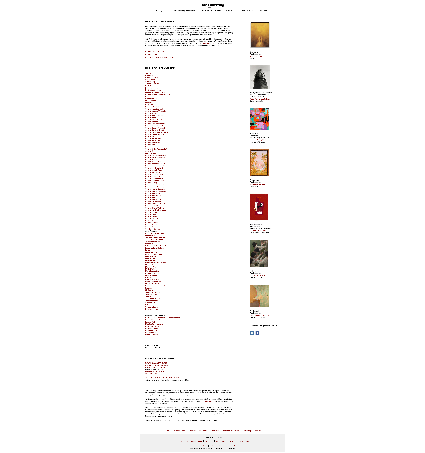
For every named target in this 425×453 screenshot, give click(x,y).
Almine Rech (150, 79)
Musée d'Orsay (151, 328)
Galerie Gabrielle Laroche (155, 155)
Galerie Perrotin (151, 212)
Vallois (148, 305)
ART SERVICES (153, 54)
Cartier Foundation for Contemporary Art (162, 318)
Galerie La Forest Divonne (155, 174)
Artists (233, 441)
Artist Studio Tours (231, 431)
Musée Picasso (151, 330)
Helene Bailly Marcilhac (154, 233)
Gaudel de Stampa (152, 229)
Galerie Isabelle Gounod (155, 164)
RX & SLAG (149, 220)
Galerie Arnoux (151, 113)
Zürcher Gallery (151, 309)
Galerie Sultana (151, 223)
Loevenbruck (150, 260)
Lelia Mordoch (151, 256)
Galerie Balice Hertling (154, 115)
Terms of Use (231, 446)
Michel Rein (150, 269)
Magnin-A (149, 265)
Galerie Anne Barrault (154, 109)
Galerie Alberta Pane (153, 107)
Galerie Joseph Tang (153, 170)
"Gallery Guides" (208, 43)
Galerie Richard (151, 218)
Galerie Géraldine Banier (155, 157)
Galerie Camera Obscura (155, 124)
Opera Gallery (151, 275)
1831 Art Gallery (152, 73)
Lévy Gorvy (150, 258)
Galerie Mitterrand (153, 201)
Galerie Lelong (151, 183)
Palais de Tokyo (151, 334)
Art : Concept (150, 81)
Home (166, 431)
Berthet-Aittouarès (153, 90)
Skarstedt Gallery (152, 292)
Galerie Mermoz (151, 197)
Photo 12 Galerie (152, 284)
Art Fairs (215, 431)
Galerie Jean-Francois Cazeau (157, 166)
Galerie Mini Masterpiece (155, 199)
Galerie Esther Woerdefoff (156, 149)
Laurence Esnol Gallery (154, 248)
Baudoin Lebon (151, 88)
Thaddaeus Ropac (152, 298)
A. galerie (149, 75)
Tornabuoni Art (151, 300)
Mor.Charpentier (152, 271)
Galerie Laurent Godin (154, 178)
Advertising (244, 441)
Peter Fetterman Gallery (260, 99)
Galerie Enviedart (152, 147)
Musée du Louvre (152, 326)
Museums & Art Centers (198, 431)
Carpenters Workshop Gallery (157, 94)
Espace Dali (150, 322)
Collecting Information (251, 431)
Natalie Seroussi (152, 273)
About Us (192, 446)
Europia (148, 103)
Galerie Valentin (151, 225)
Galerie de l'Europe (153, 138)
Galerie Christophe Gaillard (156, 132)
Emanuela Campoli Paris (155, 92)
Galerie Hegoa (151, 159)
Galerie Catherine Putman (155, 126)
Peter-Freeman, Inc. (153, 281)
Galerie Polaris (151, 216)
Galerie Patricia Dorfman (155, 210)
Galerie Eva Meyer (152, 151)
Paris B (148, 277)
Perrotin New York (257, 275)
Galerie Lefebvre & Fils (154, 180)
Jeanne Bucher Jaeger (154, 239)
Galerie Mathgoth (152, 193)
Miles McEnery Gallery (259, 140)
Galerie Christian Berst (154, 130)
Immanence (150, 235)
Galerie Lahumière (152, 176)
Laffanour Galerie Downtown (157, 246)
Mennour (149, 244)
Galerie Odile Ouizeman (155, 206)
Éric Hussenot (151, 100)
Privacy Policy (216, 446)
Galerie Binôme (151, 121)
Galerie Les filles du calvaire (156, 185)
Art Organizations (194, 441)
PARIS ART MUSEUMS (157, 51)
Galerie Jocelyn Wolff (154, 168)
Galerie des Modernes (154, 140)
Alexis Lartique (151, 77)
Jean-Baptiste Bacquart (155, 237)
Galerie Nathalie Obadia (155, 204)
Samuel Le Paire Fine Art (155, 286)
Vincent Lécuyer (151, 307)
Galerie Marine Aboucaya (155, 191)
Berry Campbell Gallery (259, 315)
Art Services (221, 441)
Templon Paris (256, 56)
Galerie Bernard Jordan (154, 119)
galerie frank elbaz (152, 153)
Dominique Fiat (151, 98)
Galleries (179, 441)
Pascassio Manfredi (153, 279)
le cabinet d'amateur (153, 254)
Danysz (148, 96)
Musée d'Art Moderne (154, 324)
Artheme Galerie (152, 84)
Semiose (148, 288)
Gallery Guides (210, 401)
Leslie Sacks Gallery (258, 230)
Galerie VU (149, 227)
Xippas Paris (150, 303)
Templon (148, 296)
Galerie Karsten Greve (154, 172)
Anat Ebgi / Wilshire (258, 184)
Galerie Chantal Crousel (155, 128)
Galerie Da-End (151, 136)
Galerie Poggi (150, 214)
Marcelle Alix (150, 267)
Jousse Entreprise (152, 241)
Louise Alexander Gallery (155, 263)
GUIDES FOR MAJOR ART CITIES (161, 57)
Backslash (149, 86)
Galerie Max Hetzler (153, 195)
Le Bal (147, 250)
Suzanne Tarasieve (152, 294)
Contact (203, 446)
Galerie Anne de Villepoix (155, 111)
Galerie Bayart (151, 117)
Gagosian (149, 105)
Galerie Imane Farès (153, 161)
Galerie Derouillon (152, 143)
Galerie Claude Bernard (154, 134)
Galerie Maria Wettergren (156, 187)
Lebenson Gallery (152, 252)
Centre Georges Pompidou (156, 320)
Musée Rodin (150, 332)
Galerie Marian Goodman (155, 189)
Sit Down (149, 290)
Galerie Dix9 (150, 145)
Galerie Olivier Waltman (155, 208)
